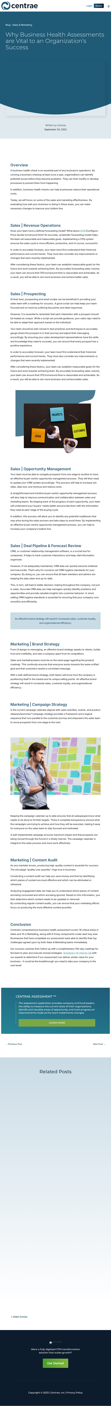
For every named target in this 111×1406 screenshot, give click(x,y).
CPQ (82, 230)
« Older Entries (19, 1316)
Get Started (55, 1363)
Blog (8, 24)
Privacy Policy (74, 1392)
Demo (99, 5)
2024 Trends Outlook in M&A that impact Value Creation (50, 1148)
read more (19, 1167)
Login (89, 5)
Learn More (57, 1022)
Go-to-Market (44, 1154)
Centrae (61, 125)
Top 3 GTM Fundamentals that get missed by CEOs (54, 1285)
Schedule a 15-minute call (77, 952)
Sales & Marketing (22, 24)
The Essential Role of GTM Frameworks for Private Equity (51, 1241)
